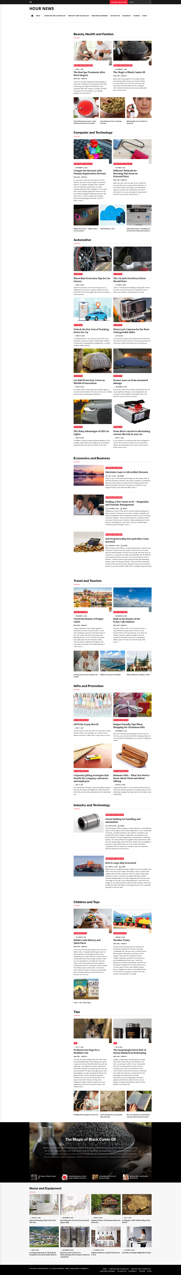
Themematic (84, 1268)
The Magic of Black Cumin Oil (129, 72)
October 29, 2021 (81, 937)
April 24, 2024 (80, 387)
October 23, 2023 (98, 1250)
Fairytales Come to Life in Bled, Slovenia (126, 472)
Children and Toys (80, 933)
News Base (74, 1268)
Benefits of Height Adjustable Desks (136, 1253)
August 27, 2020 (120, 785)
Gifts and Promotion (81, 720)
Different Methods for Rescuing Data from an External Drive (125, 173)
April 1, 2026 (79, 69)
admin (122, 476)
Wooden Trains (121, 940)
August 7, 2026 (36, 1218)
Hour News (41, 8)
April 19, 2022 (80, 438)
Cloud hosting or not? (107, 229)
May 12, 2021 (79, 785)
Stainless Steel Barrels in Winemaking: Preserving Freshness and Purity (75, 1255)
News (38, 16)
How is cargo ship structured (120, 863)
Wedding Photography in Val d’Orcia (86, 1115)
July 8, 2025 (118, 1047)
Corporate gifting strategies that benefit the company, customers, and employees (91, 778)
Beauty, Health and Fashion (83, 65)
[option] (90, 1152)
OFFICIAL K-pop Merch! (86, 724)
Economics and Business (114, 468)
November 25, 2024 (121, 616)
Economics (126, 16)
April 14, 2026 (80, 285)
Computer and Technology (55, 16)
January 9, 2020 (120, 937)
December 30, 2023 (68, 1250)
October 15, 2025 (120, 285)
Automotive (115, 16)
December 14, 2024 (81, 616)
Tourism (136, 16)
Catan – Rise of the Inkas (82, 1003)
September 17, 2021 (121, 731)
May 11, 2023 (79, 728)
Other (144, 16)
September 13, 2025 (81, 168)
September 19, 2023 (121, 387)
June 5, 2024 (35, 1250)
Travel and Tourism (80, 612)
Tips (75, 1043)
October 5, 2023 (120, 168)
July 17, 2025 (79, 1047)
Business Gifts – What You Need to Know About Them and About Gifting (131, 778)
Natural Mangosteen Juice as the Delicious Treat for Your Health (90, 1141)
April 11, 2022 (119, 438)
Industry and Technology (78, 16)
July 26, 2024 (119, 336)
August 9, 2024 (97, 1218)
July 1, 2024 (127, 1218)
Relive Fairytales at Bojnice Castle (138, 675)
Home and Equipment (99, 16)
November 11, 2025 (121, 69)
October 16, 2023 (129, 1250)
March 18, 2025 (80, 336)
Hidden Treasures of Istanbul (110, 675)
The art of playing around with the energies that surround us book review (138, 1117)
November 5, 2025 (68, 1218)
